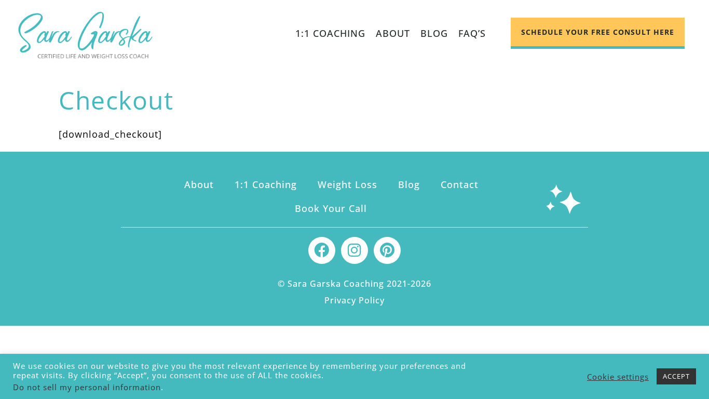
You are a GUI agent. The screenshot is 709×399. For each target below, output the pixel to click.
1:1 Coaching (330, 33)
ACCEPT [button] (676, 376)
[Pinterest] (387, 250)
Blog (434, 33)
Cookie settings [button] (618, 376)
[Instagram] (354, 250)
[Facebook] (321, 250)
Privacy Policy (354, 300)
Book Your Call (331, 208)
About (393, 33)
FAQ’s (472, 33)
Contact (460, 184)
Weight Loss (347, 184)
